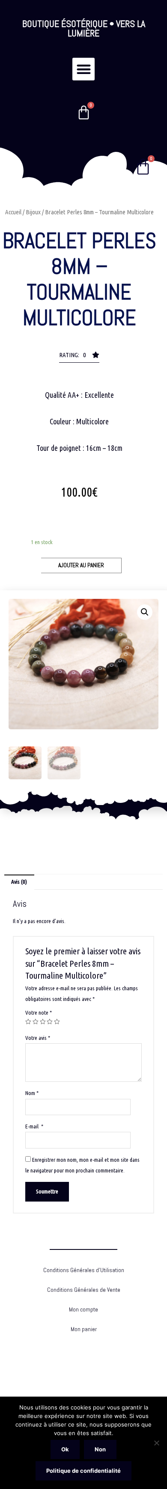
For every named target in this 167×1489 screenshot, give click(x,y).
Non (100, 1449)
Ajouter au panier (81, 565)
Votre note (38, 1012)
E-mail (34, 1126)
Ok (65, 1449)
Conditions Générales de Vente (83, 1290)
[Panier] (83, 112)
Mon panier (84, 1329)
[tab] (19, 882)
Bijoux (33, 212)
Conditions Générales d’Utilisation (83, 1270)
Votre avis (37, 1037)
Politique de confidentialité (83, 1470)
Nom (32, 1092)
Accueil (13, 212)
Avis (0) (19, 881)
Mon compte (83, 1309)
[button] (83, 69)
